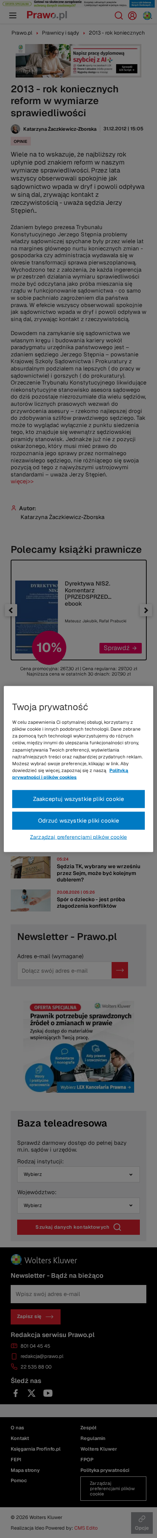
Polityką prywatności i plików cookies (70, 773)
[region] (78, 769)
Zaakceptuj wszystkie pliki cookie (78, 798)
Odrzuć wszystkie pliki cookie (78, 820)
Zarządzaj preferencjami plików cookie (78, 836)
